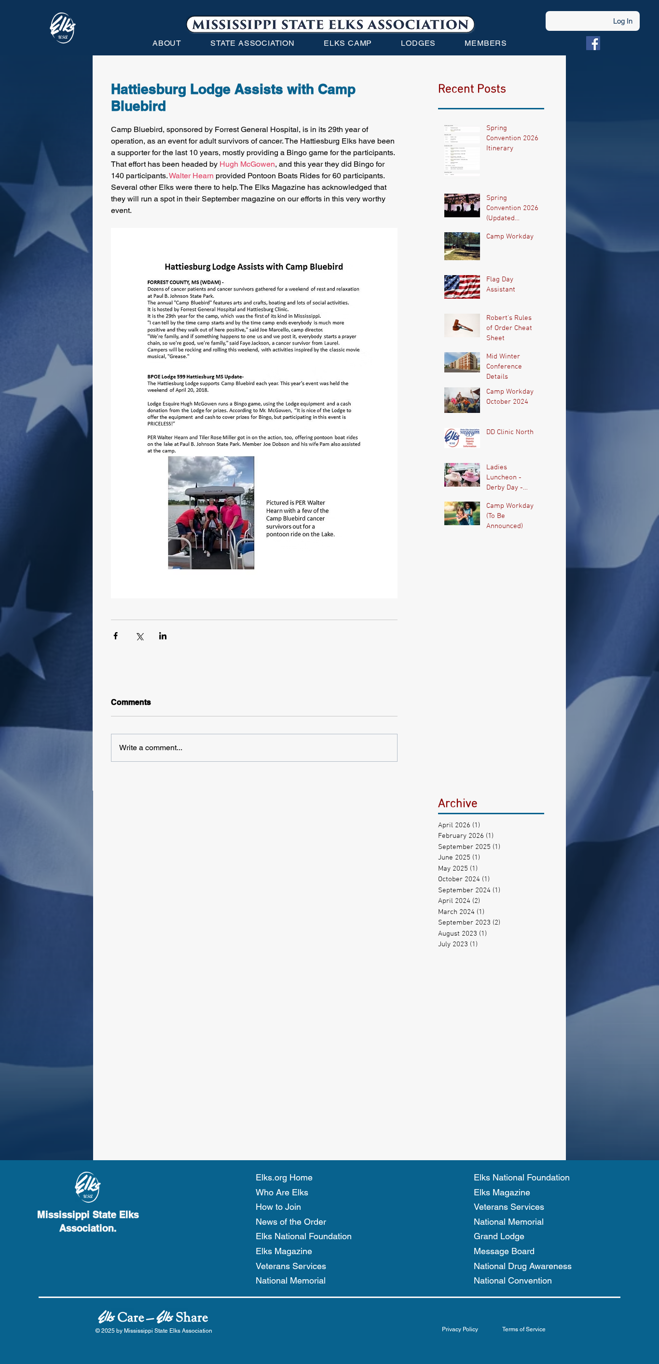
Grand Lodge (499, 1236)
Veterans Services (291, 1266)
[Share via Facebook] (115, 635)
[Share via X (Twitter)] (139, 635)
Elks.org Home (284, 1177)
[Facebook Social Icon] (593, 43)
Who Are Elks (282, 1192)
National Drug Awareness (523, 1266)
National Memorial (291, 1280)
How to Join (278, 1207)
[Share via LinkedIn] (162, 635)
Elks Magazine (284, 1251)
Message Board (504, 1251)
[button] (167, 43)
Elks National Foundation (304, 1236)
